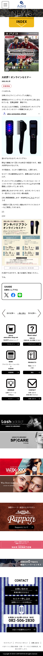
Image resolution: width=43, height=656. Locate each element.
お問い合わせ (32, 399)
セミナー (10, 399)
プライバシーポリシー (21, 643)
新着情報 (6, 86)
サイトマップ (8, 643)
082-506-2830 (21, 620)
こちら (31, 197)
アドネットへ (11, 344)
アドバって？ (32, 344)
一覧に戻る (21, 313)
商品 (32, 372)
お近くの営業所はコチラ (21, 629)
